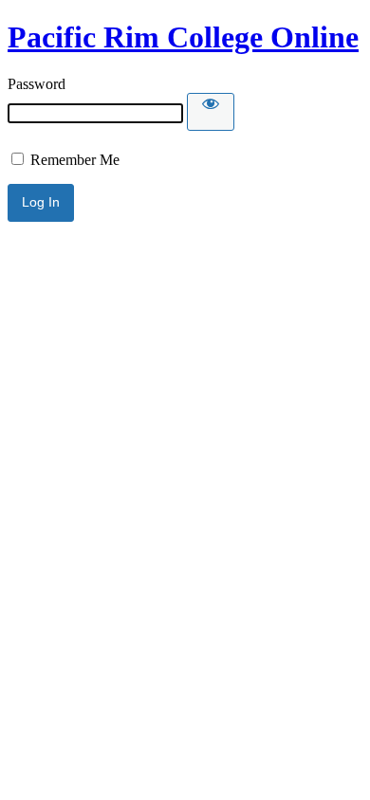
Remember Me (73, 160)
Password (36, 84)
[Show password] (210, 112)
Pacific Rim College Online (183, 37)
